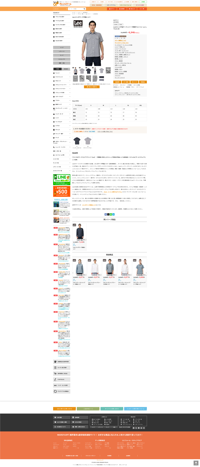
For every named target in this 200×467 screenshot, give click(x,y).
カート (141, 8)
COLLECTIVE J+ (62, 331)
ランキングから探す (60, 24)
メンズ (61, 47)
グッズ (57, 137)
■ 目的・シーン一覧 (125, 421)
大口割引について (61, 427)
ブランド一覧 (80, 14)
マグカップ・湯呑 (88, 448)
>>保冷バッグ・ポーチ (63, 300)
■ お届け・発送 (107, 422)
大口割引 (102, 1)
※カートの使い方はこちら (105, 131)
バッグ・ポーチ (59, 114)
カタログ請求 (78, 422)
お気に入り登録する (92, 86)
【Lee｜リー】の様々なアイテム (112, 192)
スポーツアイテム (111, 5)
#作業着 (129, 85)
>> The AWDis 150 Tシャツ (64, 347)
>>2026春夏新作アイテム (63, 309)
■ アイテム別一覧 (125, 419)
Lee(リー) (115, 20)
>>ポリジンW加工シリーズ (63, 307)
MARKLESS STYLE (63, 234)
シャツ (79, 12)
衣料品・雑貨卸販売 (97, 5)
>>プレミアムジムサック (63, 261)
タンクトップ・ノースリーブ (60, 109)
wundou (61, 280)
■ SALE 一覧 (136, 421)
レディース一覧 (57, 166)
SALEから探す (58, 40)
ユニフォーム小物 (59, 155)
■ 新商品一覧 (124, 422)
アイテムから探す (59, 20)
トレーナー (65, 443)
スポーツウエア (59, 96)
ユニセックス (61, 59)
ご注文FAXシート (88, 409)
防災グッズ (107, 444)
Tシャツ (57, 73)
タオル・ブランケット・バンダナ (60, 142)
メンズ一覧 (117, 50)
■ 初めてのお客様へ (96, 419)
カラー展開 (125, 82)
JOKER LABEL (62, 271)
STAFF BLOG (61, 379)
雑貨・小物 (61, 63)
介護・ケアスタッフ (140, 443)
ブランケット (97, 446)
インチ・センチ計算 (63, 385)
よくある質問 (126, 1)
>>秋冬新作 (60, 277)
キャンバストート (88, 444)
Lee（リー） (88, 14)
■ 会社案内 (106, 424)
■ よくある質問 (107, 419)
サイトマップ (100, 460)
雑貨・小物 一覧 (57, 151)
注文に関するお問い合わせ (64, 409)
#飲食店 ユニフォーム (118, 87)
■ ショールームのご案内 (97, 424)
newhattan (61, 311)
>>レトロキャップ (62, 292)
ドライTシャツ (59, 77)
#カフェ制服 (137, 85)
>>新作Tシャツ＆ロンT (63, 328)
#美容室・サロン (130, 87)
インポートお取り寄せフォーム (135, 409)
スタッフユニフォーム (125, 5)
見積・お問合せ (135, 1)
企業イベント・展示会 (120, 65)
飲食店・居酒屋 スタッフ (121, 56)
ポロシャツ (58, 81)
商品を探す (133, 416)
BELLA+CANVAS (62, 350)
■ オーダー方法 (95, 421)
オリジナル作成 (140, 5)
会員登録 (122, 8)
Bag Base (61, 255)
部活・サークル (140, 444)
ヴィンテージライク (120, 77)
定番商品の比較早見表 (63, 361)
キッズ (61, 55)
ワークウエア (118, 45)
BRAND (66, 69)
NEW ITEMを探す (59, 36)
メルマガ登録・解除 (62, 422)
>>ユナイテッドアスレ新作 (64, 252)
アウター (57, 100)
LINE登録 (143, 1)
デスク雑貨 (107, 443)
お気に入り (132, 8)
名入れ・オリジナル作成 (124, 427)
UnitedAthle (62, 227)
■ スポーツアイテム (138, 424)
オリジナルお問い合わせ (112, 409)
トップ (73, 12)
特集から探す (58, 32)
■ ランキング (137, 422)
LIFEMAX (61, 303)
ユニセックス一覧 (119, 52)
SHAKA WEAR (62, 321)
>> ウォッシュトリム (62, 317)
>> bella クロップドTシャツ (64, 356)
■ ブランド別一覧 (137, 419)
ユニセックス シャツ (130, 52)
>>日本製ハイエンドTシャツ (64, 339)
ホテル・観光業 (118, 61)
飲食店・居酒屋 (120, 448)
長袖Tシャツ (58, 104)
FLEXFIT (61, 288)
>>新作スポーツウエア (63, 285)
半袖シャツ (122, 47)
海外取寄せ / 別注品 (62, 373)
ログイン (112, 8)
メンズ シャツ (125, 50)
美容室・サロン (118, 69)
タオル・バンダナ (98, 444)
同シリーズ (134, 82)
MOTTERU (61, 295)
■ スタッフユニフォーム (127, 424)
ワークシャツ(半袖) (127, 45)
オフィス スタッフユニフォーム (123, 63)
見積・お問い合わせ (80, 427)
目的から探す (58, 28)
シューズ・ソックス (60, 147)
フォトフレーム (98, 448)
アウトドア (117, 75)
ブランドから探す (59, 16)
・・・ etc (76, 448)
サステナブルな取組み (63, 391)
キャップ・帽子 (59, 133)
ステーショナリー (98, 443)
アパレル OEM (118, 67)
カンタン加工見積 (118, 1)
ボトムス (57, 129)
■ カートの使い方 (108, 421)
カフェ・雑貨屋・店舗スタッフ (122, 54)
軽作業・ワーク (118, 59)
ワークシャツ (122, 48)
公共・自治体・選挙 (131, 446)
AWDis (60, 342)
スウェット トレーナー (61, 84)
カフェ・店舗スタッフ (121, 446)
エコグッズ (107, 446)
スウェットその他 (59, 92)
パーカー (65, 444)
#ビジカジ (122, 85)
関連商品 (143, 82)
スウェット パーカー (60, 88)
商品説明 (117, 82)
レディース (61, 51)
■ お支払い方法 (95, 422)
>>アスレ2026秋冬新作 (63, 269)
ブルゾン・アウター (77, 443)
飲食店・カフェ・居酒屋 (121, 71)
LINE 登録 (59, 417)
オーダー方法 (110, 1)
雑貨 (114, 427)
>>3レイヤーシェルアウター (64, 231)
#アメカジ (115, 85)
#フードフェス (140, 87)
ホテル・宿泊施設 (119, 73)
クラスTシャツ (139, 446)
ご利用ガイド (93, 1)
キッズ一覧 (56, 163)
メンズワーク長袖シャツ (89, 205)
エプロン (57, 125)
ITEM (57, 69)
